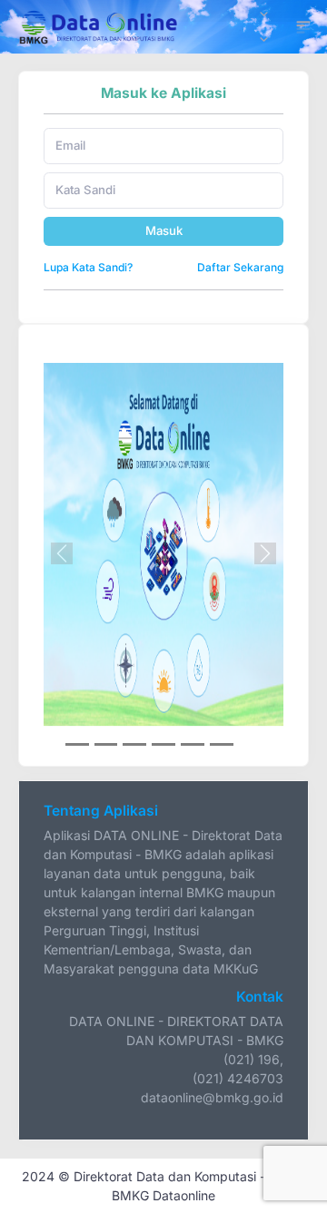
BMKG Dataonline (163, 1195)
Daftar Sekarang (240, 267)
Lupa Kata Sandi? (88, 267)
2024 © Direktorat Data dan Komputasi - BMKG (164, 1176)
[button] (62, 553)
